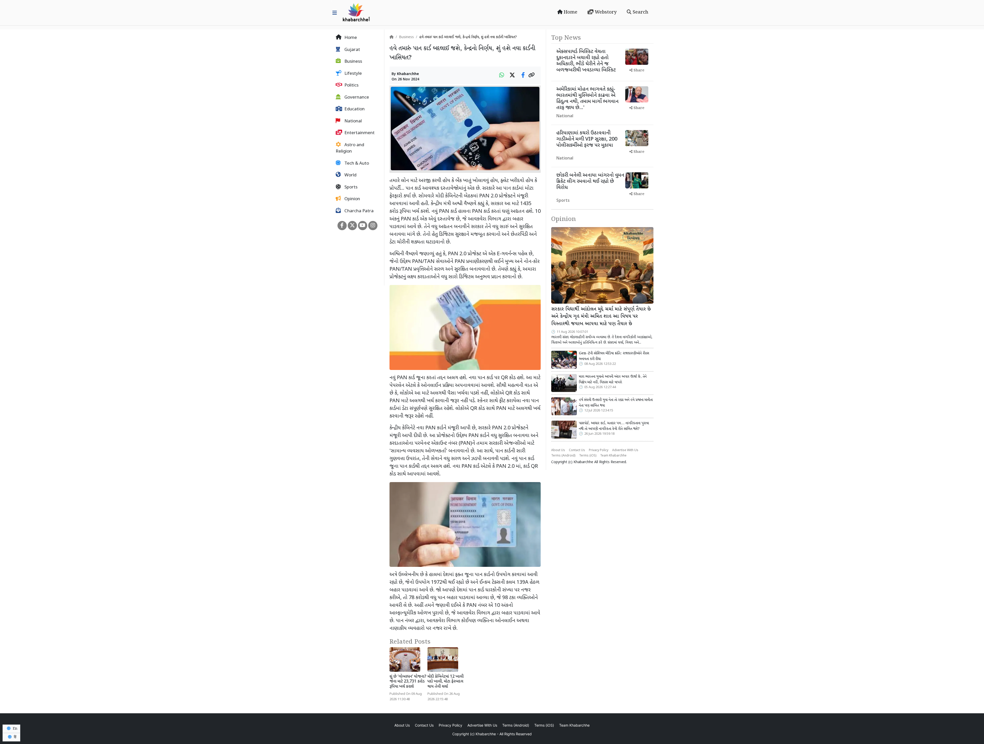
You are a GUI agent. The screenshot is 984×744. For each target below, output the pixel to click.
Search (639, 12)
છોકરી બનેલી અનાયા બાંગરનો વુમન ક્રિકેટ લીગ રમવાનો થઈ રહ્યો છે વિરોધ (590, 181)
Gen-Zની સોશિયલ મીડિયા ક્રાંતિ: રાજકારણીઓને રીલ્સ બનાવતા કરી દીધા (614, 356)
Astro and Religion (350, 148)
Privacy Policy (598, 450)
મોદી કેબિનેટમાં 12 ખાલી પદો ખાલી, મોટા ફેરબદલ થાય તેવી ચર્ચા (445, 681)
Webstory (605, 12)
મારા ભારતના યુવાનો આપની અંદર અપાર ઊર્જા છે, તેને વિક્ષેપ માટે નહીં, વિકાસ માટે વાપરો (613, 379)
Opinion (351, 199)
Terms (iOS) (587, 456)
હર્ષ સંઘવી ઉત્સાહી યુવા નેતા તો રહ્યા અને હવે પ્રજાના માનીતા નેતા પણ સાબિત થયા (616, 402)
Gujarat (351, 50)
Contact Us (577, 450)
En (14, 728)
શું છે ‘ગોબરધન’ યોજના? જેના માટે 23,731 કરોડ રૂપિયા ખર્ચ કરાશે (407, 681)
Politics (350, 85)
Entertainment (359, 133)
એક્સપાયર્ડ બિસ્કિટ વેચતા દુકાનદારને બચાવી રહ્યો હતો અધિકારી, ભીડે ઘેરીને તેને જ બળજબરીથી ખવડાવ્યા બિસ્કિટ (586, 60)
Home (569, 12)
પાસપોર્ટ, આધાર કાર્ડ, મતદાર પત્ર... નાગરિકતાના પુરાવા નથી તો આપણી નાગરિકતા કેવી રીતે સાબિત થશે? (614, 426)
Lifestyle (352, 74)
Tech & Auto (356, 163)
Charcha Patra (358, 211)
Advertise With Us (625, 450)
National (352, 121)
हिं (14, 737)
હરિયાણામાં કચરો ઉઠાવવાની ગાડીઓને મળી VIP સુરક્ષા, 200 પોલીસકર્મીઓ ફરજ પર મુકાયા (586, 139)
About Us (558, 450)
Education (354, 109)
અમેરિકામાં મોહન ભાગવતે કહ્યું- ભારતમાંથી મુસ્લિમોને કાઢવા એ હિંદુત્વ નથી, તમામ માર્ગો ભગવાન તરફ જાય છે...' (587, 98)
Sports (350, 187)
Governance (356, 97)
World (349, 175)
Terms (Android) (563, 456)
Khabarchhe (408, 74)
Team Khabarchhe (613, 456)
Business (352, 62)
